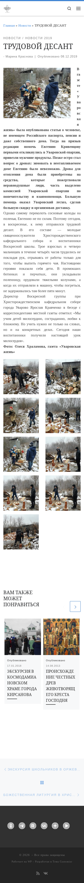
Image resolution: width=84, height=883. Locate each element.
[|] (7, 8)
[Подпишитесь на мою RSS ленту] (38, 874)
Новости (24, 25)
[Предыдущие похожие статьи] (63, 606)
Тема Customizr (62, 861)
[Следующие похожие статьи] (75, 606)
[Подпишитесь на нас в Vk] (45, 874)
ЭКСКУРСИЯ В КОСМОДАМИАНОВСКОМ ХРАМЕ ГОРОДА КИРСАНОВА (22, 683)
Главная (9, 25)
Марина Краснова (19, 56)
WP (30, 861)
